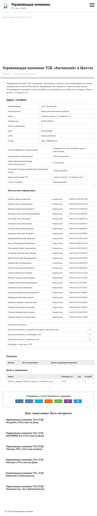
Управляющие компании (30, 4)
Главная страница (9, 17)
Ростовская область (24, 17)
